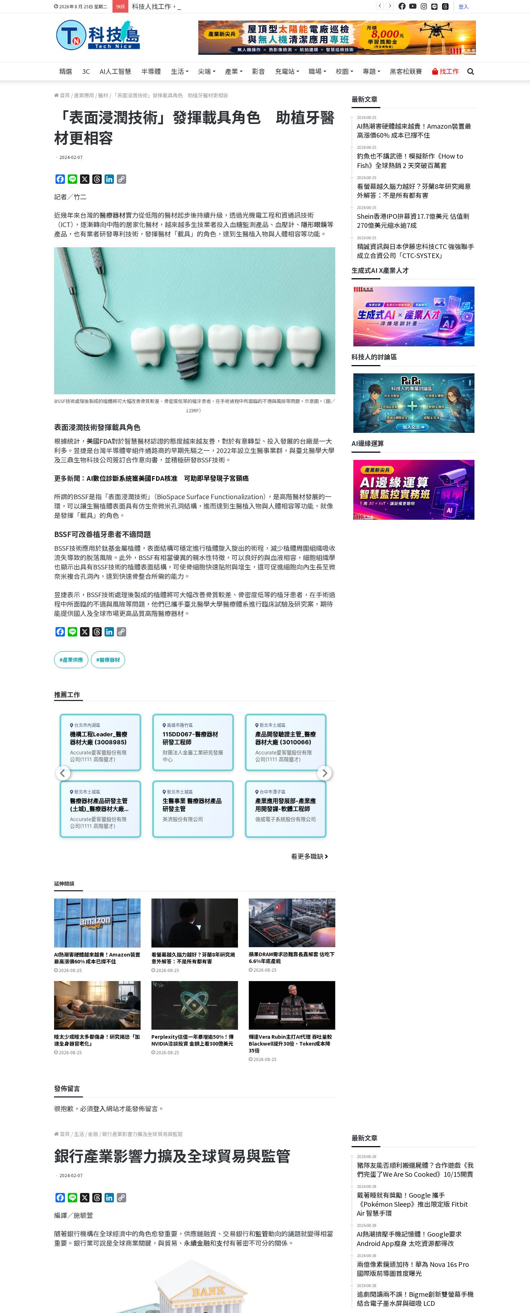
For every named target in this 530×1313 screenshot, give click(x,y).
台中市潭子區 (272, 792)
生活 (177, 71)
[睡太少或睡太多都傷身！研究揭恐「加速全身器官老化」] (97, 1005)
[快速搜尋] (470, 71)
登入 (464, 6)
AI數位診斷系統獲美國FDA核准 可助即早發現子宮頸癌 (168, 478)
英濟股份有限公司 (183, 819)
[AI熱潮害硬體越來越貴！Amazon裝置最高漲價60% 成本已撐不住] (97, 923)
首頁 (64, 95)
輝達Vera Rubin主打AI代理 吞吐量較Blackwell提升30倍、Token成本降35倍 (290, 1043)
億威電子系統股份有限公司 (285, 819)
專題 (369, 71)
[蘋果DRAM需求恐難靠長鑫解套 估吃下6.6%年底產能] (292, 923)
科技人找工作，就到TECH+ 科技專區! (186, 6)
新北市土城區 (86, 792)
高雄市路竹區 (179, 725)
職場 (315, 71)
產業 (231, 71)
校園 (342, 71)
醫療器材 (112, 214)
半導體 (151, 71)
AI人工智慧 (115, 71)
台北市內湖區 (86, 725)
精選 (65, 71)
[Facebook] (402, 6)
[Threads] (445, 6)
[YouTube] (412, 6)
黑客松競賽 (406, 71)
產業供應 (73, 659)
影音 (258, 71)
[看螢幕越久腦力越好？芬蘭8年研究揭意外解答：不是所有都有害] (194, 923)
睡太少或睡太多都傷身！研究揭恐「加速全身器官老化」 (97, 1040)
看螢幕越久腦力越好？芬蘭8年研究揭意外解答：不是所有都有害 (193, 958)
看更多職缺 (308, 856)
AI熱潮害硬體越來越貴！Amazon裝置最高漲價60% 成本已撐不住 (97, 958)
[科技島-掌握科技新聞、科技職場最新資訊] (98, 35)
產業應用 (84, 95)
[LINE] (434, 6)
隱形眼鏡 (314, 224)
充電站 (285, 71)
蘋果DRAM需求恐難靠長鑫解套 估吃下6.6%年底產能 (292, 957)
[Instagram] (423, 6)
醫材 (103, 95)
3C (86, 71)
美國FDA (99, 440)
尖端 (204, 71)
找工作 (448, 71)
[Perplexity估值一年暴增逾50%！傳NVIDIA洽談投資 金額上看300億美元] (194, 1005)
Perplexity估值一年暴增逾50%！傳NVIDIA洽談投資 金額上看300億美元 (192, 1040)
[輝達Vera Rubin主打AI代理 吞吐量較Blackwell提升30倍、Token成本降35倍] (292, 1005)
